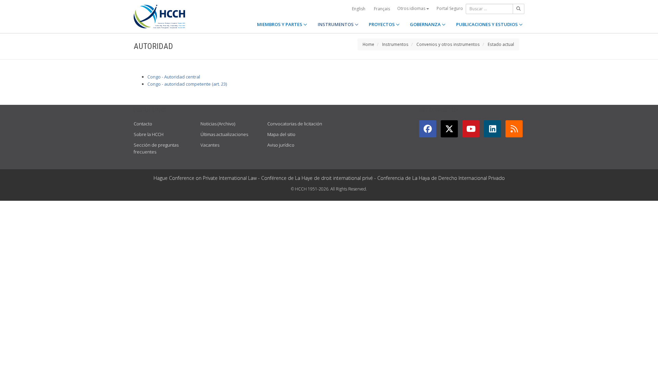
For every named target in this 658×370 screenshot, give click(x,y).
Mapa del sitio (281, 134)
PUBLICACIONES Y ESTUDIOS (487, 24)
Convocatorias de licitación (294, 124)
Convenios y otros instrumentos (448, 44)
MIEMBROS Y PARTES (280, 24)
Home (368, 44)
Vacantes (209, 145)
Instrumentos (395, 44)
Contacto (143, 124)
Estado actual (501, 44)
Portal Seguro (450, 8)
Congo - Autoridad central (173, 77)
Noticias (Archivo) (217, 124)
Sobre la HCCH (148, 134)
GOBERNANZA (426, 24)
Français (382, 9)
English (358, 9)
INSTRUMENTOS (336, 24)
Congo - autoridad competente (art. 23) (187, 84)
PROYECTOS (382, 24)
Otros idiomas (411, 8)
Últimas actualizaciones (224, 134)
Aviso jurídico (280, 145)
